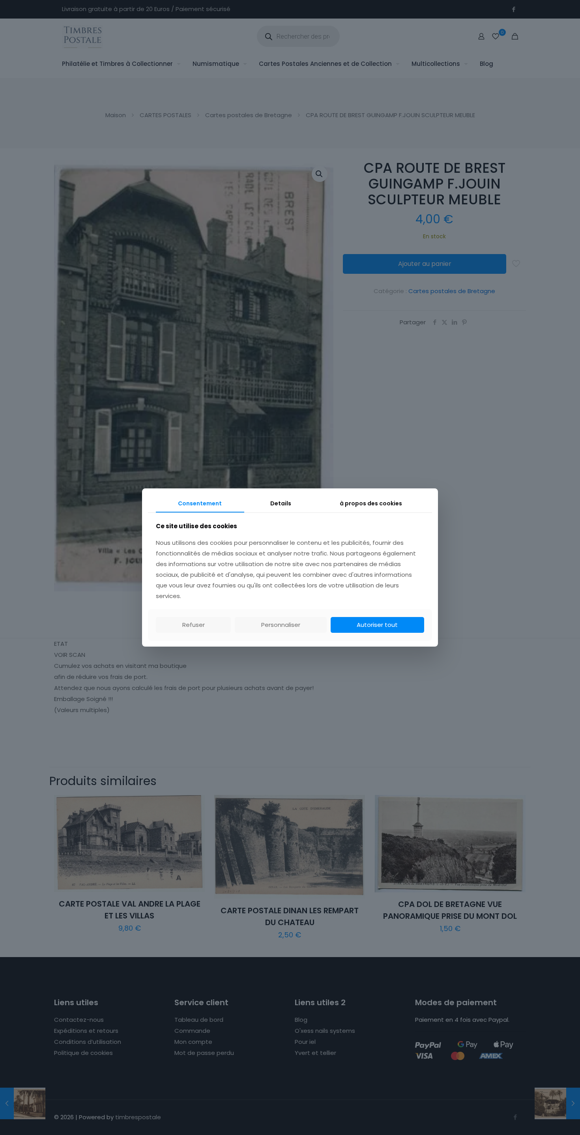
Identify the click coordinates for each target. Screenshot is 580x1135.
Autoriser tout (377, 625)
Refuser (193, 625)
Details (280, 503)
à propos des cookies (371, 503)
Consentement (200, 503)
